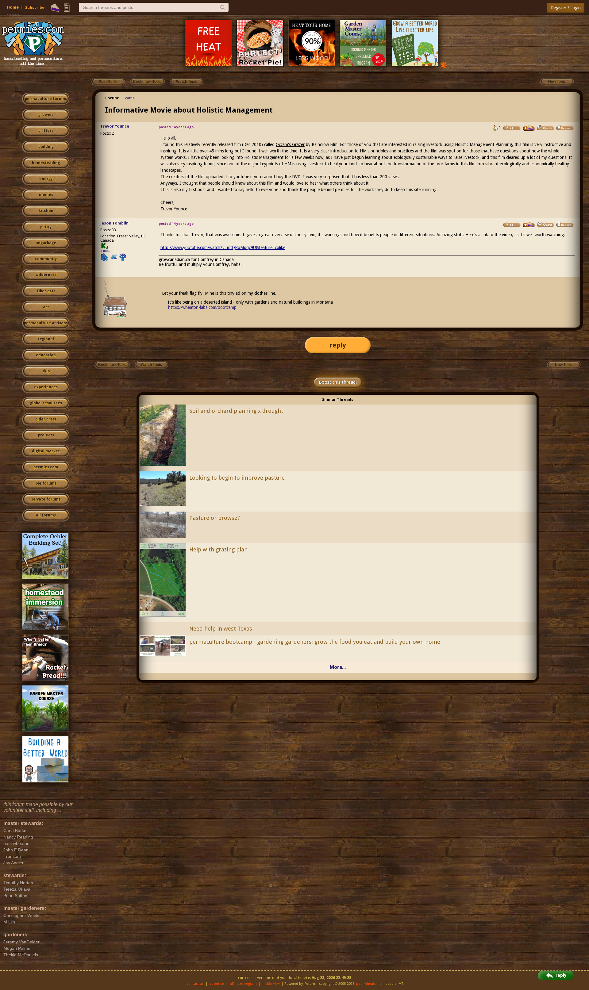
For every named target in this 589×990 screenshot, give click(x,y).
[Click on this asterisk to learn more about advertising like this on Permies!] (444, 64)
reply (337, 345)
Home (13, 7)
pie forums (46, 483)
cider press (45, 419)
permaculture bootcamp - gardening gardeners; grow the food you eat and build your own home (314, 642)
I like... (106, 250)
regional (46, 339)
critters (45, 131)
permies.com (45, 467)
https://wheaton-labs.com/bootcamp (202, 307)
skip (46, 371)
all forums (46, 515)
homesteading (46, 163)
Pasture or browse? (214, 518)
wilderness (46, 275)
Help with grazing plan (218, 549)
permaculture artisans (46, 323)
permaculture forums (46, 99)
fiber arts (46, 291)
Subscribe (34, 7)
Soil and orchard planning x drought (236, 411)
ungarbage (46, 243)
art (46, 307)
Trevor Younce (114, 126)
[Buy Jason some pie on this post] (528, 225)
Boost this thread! (338, 382)
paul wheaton (367, 984)
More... (338, 667)
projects (46, 435)
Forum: (112, 98)
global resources (46, 403)
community (46, 259)
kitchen (46, 211)
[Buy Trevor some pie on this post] (528, 128)
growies (45, 115)
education (46, 355)
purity (46, 227)
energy (45, 179)
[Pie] (55, 7)
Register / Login (566, 7)
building (46, 146)
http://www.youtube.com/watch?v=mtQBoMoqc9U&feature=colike (222, 247)
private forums (46, 499)
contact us (195, 984)
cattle (130, 98)
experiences (46, 387)
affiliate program (243, 984)
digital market (46, 451)
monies (46, 195)
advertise (216, 984)
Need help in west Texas (220, 628)
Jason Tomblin (114, 223)
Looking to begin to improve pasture (237, 477)
